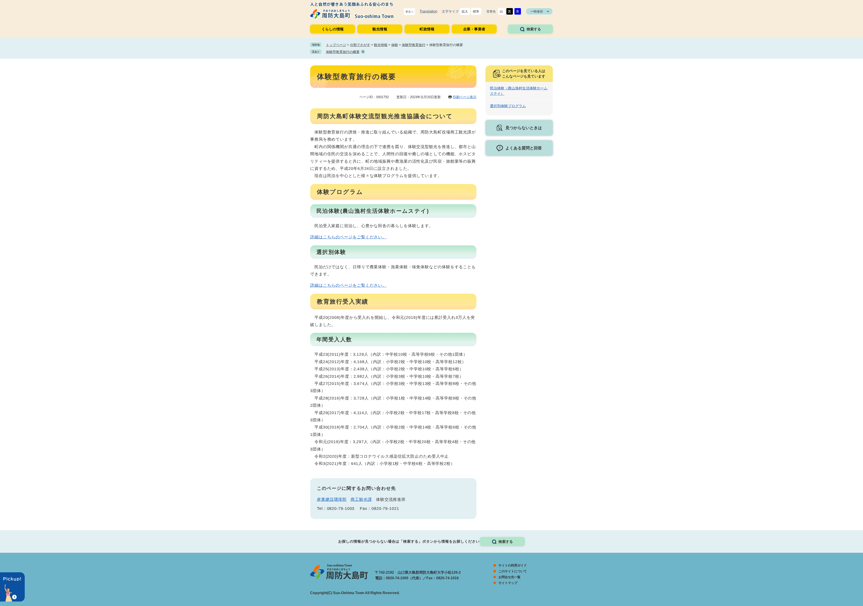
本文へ (409, 11)
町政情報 (427, 29)
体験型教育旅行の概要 (343, 52)
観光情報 (379, 29)
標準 (476, 11)
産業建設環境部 (332, 499)
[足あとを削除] (363, 51)
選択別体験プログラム (508, 106)
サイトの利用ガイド (512, 565)
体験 (394, 45)
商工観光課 (361, 499)
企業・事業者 (474, 29)
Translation (428, 11)
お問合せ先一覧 (509, 577)
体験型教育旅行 (413, 45)
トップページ (336, 45)
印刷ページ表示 (464, 97)
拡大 (465, 11)
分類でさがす (360, 45)
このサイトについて (512, 571)
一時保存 (536, 11)
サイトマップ (507, 583)
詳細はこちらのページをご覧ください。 (348, 237)
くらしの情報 (333, 29)
